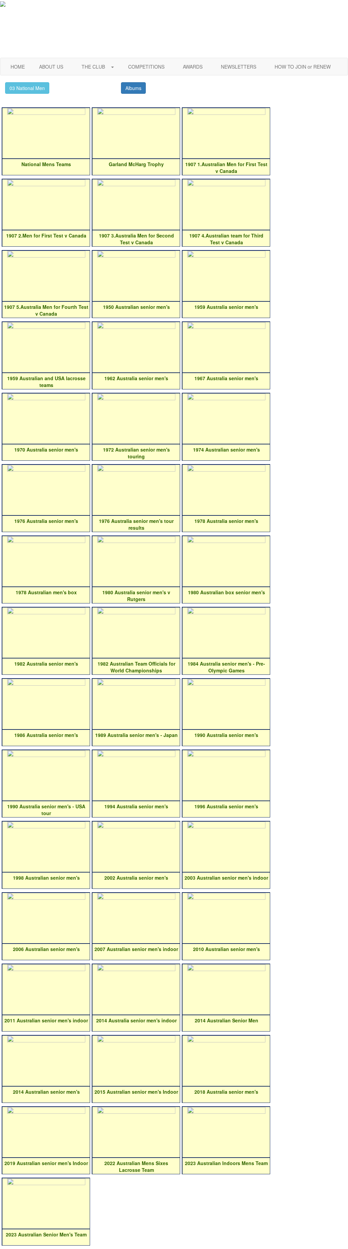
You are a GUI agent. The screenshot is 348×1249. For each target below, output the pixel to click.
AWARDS (193, 66)
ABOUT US (51, 66)
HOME (18, 66)
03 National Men (27, 88)
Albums (133, 88)
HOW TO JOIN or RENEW (303, 66)
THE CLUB (93, 66)
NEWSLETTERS (238, 66)
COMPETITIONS (146, 66)
